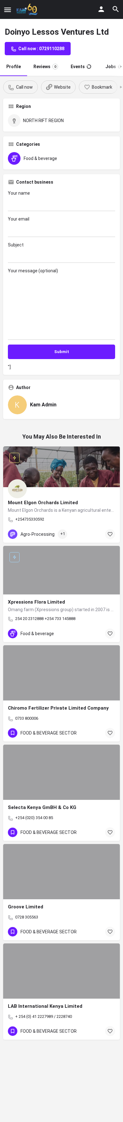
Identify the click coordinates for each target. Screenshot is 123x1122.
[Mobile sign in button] (101, 9)
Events (78, 66)
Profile (13, 66)
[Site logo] (28, 9)
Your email (18, 218)
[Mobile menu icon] (7, 9)
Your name (19, 193)
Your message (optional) (33, 270)
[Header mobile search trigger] (116, 9)
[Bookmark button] (110, 534)
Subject (16, 244)
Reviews (44, 66)
